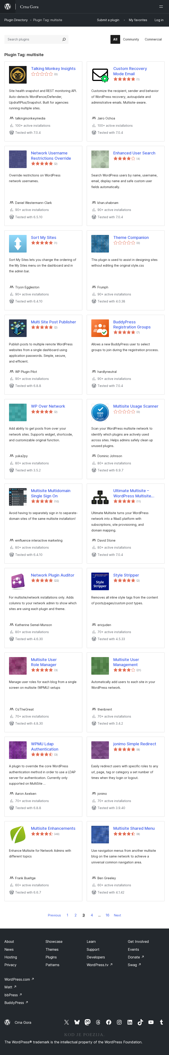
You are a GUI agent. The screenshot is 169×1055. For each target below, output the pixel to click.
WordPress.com (19, 979)
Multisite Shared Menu (134, 828)
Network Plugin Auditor (52, 575)
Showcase (54, 941)
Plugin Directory (16, 20)
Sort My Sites (43, 237)
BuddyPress (16, 1002)
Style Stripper (126, 575)
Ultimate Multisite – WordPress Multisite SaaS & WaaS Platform (134, 493)
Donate (136, 957)
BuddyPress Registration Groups (132, 324)
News (9, 949)
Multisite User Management (126, 662)
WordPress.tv (100, 965)
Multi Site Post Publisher (53, 322)
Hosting (10, 957)
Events (133, 949)
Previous (54, 915)
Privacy (10, 965)
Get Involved (138, 941)
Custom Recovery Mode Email (130, 71)
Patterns (52, 965)
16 (107, 915)
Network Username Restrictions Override (51, 155)
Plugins (51, 957)
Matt (10, 987)
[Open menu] (162, 6)
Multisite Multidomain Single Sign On (50, 493)
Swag (134, 965)
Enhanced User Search (134, 153)
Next (117, 915)
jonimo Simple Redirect (134, 744)
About (9, 941)
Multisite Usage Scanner (135, 406)
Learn (91, 941)
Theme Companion (131, 237)
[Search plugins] (64, 39)
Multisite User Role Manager (44, 662)
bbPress (13, 995)
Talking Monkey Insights (53, 68)
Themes (52, 949)
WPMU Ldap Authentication (44, 746)
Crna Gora (23, 1022)
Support (93, 949)
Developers (96, 957)
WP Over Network (48, 406)
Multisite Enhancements (53, 828)
